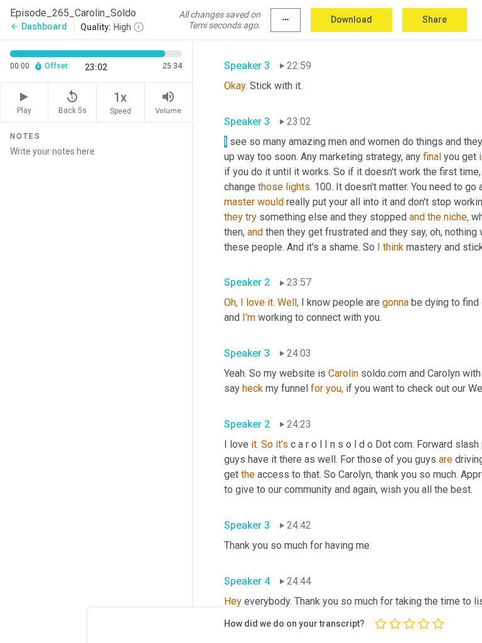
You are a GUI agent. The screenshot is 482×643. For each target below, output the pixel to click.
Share (434, 19)
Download (351, 19)
